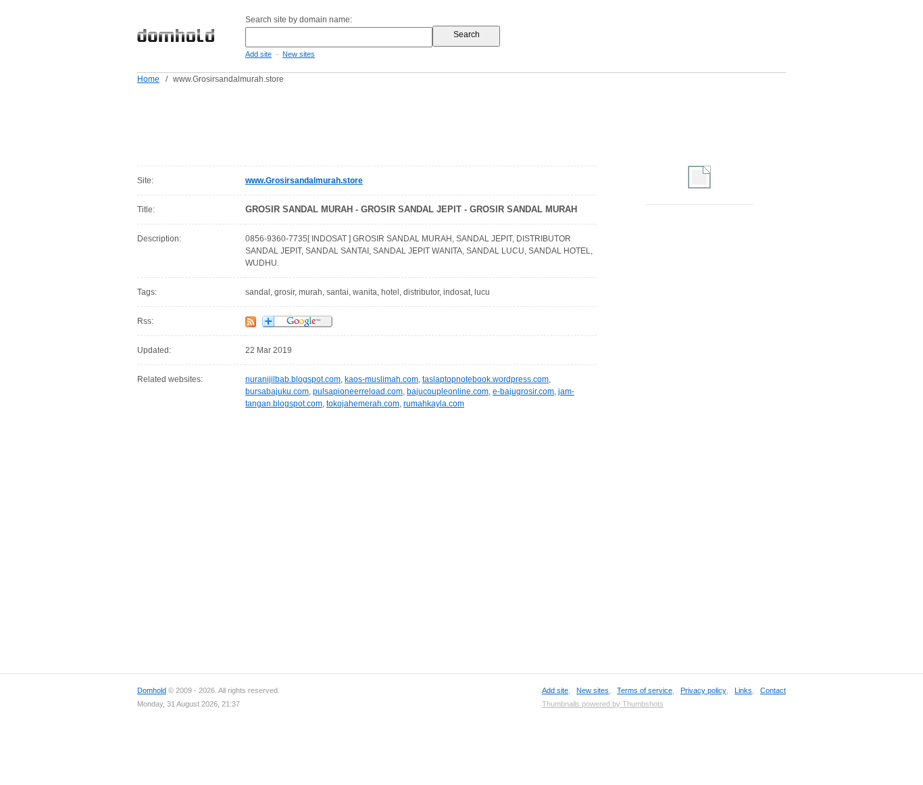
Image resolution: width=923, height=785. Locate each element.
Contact (773, 690)
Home (148, 79)
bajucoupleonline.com (448, 391)
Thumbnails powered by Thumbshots (603, 704)
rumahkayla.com (433, 403)
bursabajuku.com (277, 391)
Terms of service (644, 690)
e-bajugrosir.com (523, 391)
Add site (258, 54)
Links (743, 690)
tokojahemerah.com (362, 403)
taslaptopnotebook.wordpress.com (485, 379)
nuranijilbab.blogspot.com (293, 379)
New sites (298, 54)
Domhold (151, 690)
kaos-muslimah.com (381, 379)
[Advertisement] (487, 122)
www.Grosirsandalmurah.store (304, 180)
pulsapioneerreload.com (358, 391)
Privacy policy (703, 690)
